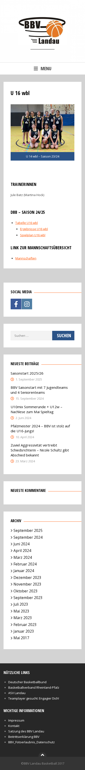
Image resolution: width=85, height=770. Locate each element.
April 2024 (22, 550)
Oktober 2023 (25, 591)
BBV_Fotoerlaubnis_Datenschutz (31, 742)
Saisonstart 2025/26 (27, 373)
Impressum (16, 720)
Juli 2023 (20, 604)
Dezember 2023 (27, 577)
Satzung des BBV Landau (26, 731)
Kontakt (13, 726)
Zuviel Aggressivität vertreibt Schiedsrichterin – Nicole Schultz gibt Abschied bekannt (40, 450)
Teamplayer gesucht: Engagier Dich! (33, 698)
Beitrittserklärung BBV (23, 737)
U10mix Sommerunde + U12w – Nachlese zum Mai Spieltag (36, 409)
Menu (46, 68)
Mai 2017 (21, 637)
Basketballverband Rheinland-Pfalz (33, 687)
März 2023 (22, 617)
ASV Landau (17, 693)
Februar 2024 (25, 564)
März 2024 (22, 557)
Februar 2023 (25, 624)
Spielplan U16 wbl (32, 235)
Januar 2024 (23, 570)
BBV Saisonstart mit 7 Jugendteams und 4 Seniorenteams (39, 390)
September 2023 (27, 597)
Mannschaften (25, 258)
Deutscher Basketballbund (27, 682)
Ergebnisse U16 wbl (34, 229)
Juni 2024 (21, 544)
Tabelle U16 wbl (26, 223)
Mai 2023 (21, 611)
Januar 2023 (23, 631)
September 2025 (27, 530)
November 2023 (27, 584)
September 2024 (27, 537)
